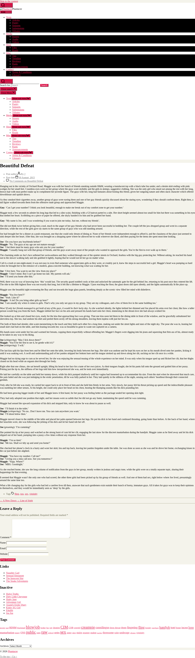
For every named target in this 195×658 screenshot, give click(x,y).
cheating (56, 627)
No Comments (26, 181)
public (31, 632)
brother (43, 628)
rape (39, 632)
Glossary (16, 75)
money (17, 633)
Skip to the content (9, 1)
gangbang (155, 628)
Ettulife (9, 610)
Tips (14, 55)
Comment (5, 537)
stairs (79, 632)
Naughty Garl (12, 573)
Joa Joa (9, 613)
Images (15, 36)
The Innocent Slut (14, 578)
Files (14, 47)
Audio (15, 39)
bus (47, 628)
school (51, 633)
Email (3, 548)
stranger (86, 632)
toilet (116, 633)
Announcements (20, 66)
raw (22, 494)
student (93, 633)
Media (9, 33)
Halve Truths (12, 594)
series (57, 632)
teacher (99, 633)
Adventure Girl (13, 602)
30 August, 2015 (27, 177)
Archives (4, 646)
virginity (33, 494)
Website (4, 554)
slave (74, 633)
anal (7, 628)
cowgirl (77, 628)
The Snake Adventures (17, 581)
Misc (8, 53)
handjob (164, 627)
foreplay (148, 628)
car (51, 628)
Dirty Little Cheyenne (16, 596)
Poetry (15, 22)
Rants (15, 64)
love (191, 627)
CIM (64, 627)
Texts (8, 17)
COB (71, 627)
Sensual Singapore (15, 575)
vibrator (133, 633)
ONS (22, 632)
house (178, 628)
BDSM (12, 627)
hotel (173, 627)
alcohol (2, 628)
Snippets (16, 25)
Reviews (16, 61)
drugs (123, 627)
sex (26, 494)
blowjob (33, 627)
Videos (15, 42)
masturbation (7, 632)
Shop (8, 44)
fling (17, 494)
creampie (88, 627)
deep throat (115, 627)
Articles (16, 20)
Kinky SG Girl (13, 607)
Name (3, 542)
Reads (15, 50)
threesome (108, 632)
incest (184, 627)
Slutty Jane (11, 599)
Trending (16, 58)
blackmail (21, 628)
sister (69, 632)
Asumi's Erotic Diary (16, 605)
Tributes (16, 31)
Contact (10, 69)
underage (124, 632)
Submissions (18, 28)
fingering (132, 627)
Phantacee (13, 651)
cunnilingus (102, 627)
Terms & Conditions (22, 72)
